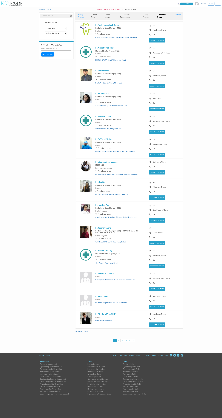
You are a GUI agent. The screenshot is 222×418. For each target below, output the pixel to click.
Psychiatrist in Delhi (130, 391)
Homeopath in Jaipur (95, 372)
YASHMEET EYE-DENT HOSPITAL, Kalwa (110, 242)
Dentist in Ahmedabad (48, 364)
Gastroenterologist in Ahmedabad (53, 379)
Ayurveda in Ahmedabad (49, 374)
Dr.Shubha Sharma (103, 228)
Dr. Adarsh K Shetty (103, 251)
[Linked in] (178, 355)
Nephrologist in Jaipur (96, 389)
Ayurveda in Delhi (129, 374)
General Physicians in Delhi (133, 381)
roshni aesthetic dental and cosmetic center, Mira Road (116, 37)
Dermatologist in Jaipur (96, 369)
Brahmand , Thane (159, 296)
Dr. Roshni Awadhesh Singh (107, 25)
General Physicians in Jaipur (98, 381)
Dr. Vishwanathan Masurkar (107, 162)
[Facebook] (170, 355)
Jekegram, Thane (159, 187)
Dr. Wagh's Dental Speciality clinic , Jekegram (112, 194)
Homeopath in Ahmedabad (50, 372)
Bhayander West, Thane (162, 53)
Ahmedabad (44, 362)
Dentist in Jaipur (94, 364)
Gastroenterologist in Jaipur (98, 379)
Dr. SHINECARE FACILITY (105, 314)
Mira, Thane (157, 98)
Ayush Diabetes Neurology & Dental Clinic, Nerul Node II (116, 217)
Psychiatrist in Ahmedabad (50, 391)
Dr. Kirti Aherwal (102, 93)
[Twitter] (174, 355)
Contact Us (146, 355)
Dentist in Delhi (128, 364)
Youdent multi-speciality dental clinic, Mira (111, 106)
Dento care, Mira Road (103, 320)
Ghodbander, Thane (160, 144)
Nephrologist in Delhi (131, 389)
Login (218, 4)
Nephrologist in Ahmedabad (50, 389)
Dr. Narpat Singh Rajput (105, 48)
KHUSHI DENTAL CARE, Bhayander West (110, 60)
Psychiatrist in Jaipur (95, 391)
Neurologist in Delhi (130, 386)
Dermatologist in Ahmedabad (51, 369)
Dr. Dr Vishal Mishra (103, 139)
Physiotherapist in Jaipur (97, 384)
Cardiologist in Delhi (130, 377)
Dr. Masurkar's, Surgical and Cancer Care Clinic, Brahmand (117, 174)
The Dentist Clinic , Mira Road (106, 263)
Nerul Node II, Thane (160, 210)
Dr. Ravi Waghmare (103, 116)
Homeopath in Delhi (130, 372)
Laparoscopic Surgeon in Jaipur (100, 394)
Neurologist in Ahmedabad (50, 386)
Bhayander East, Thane (161, 121)
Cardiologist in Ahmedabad (50, 377)
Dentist (98, 31)
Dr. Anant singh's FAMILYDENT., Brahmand (111, 303)
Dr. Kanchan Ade (102, 205)
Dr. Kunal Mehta (102, 71)
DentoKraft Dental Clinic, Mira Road (108, 83)
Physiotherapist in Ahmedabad (51, 384)
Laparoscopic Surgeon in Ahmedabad (54, 394)
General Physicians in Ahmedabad (53, 381)
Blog (154, 355)
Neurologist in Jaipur (95, 386)
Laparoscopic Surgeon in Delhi (134, 394)
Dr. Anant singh (101, 296)
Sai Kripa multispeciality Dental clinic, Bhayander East (115, 280)
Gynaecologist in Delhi (131, 367)
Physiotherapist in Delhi (132, 384)
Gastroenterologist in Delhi (133, 379)
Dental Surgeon (101, 211)
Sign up (211, 4)
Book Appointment (157, 40)
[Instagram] (181, 355)
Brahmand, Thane (159, 162)
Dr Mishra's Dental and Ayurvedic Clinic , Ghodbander (115, 151)
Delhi (125, 362)
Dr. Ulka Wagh (101, 182)
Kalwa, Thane (158, 233)
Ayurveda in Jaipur (94, 374)
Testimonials (129, 355)
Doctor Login (44, 355)
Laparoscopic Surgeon (103, 168)
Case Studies (117, 355)
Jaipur (90, 362)
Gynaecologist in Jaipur (96, 367)
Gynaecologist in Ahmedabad (51, 367)
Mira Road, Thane (159, 30)
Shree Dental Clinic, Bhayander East (108, 129)
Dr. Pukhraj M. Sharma (104, 273)
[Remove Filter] (70, 16)
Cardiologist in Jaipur (95, 377)
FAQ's (138, 355)
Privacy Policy (163, 355)
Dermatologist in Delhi (131, 369)
